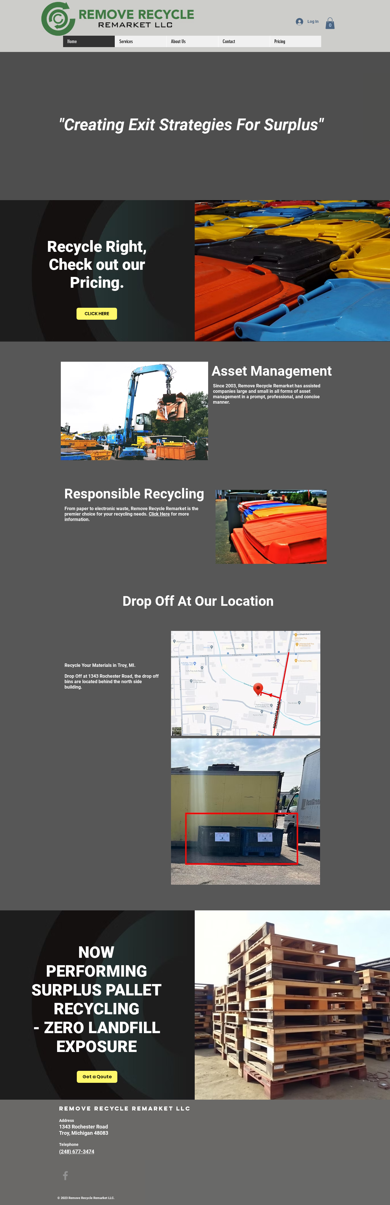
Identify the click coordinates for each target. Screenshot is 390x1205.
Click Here (159, 514)
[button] (330, 23)
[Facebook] (65, 1176)
